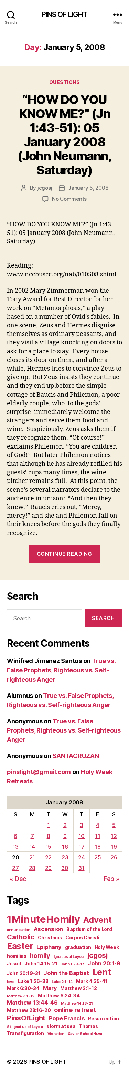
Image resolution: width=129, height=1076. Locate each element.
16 (65, 846)
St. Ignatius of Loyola (25, 1026)
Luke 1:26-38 (33, 981)
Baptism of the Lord (89, 929)
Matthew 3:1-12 (20, 996)
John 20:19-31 (24, 973)
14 (32, 846)
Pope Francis (67, 1018)
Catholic (20, 936)
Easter (20, 946)
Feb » (111, 878)
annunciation (18, 930)
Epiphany (49, 946)
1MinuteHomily (43, 919)
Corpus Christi (82, 937)
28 (32, 867)
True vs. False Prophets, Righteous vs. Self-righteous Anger (61, 670)
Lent (102, 972)
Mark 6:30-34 (23, 988)
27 (15, 867)
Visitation (55, 1034)
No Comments (69, 198)
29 (48, 867)
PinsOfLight (26, 1017)
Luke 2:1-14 (62, 981)
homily (40, 955)
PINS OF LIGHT (65, 14)
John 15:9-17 (72, 964)
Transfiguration (25, 1033)
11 (97, 836)
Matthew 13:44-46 (32, 1002)
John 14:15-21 (41, 963)
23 (65, 857)
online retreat (75, 1009)
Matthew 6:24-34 (59, 995)
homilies (16, 956)
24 (81, 857)
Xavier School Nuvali (86, 1034)
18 (97, 846)
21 (32, 857)
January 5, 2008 (88, 187)
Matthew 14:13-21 (77, 1003)
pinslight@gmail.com (39, 771)
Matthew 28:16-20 (29, 1010)
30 (64, 867)
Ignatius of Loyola (69, 956)
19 (114, 846)
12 (114, 836)
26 (113, 857)
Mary (50, 988)
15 (48, 846)
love (10, 981)
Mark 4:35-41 (92, 981)
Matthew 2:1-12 (78, 988)
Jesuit (14, 963)
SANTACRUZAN (76, 755)
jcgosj (44, 187)
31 (81, 867)
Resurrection (103, 1018)
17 (81, 846)
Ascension (48, 929)
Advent (97, 920)
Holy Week (107, 947)
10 (81, 836)
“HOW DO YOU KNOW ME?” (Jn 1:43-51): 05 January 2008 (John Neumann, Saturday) (64, 135)
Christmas (50, 937)
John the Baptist (66, 973)
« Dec (18, 878)
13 (15, 846)
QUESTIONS (64, 82)
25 (97, 857)
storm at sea (61, 1026)
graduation (78, 947)
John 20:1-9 (104, 963)
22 (48, 857)
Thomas (88, 1026)
